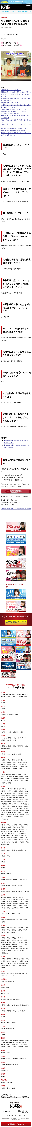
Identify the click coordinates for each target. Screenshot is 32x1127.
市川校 (3, 774)
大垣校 (8, 885)
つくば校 (4, 738)
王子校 (9, 812)
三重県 (3, 911)
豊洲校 (19, 812)
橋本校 (9, 829)
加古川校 (14, 961)
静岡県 (3, 889)
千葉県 (3, 772)
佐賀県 (3, 1050)
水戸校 (9, 738)
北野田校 (25, 948)
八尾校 (9, 942)
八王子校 (4, 793)
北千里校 (16, 951)
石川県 (3, 860)
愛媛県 (3, 1026)
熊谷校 (3, 760)
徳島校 (3, 1016)
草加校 (3, 764)
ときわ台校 (25, 812)
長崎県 (3, 1056)
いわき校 (9, 732)
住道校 (25, 940)
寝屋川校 (14, 940)
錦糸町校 (27, 793)
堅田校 (3, 922)
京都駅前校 (10, 928)
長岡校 (13, 850)
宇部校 (14, 1011)
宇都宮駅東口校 (6, 748)
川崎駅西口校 (5, 844)
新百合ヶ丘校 (17, 837)
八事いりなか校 (6, 899)
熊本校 (3, 1064)
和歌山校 (4, 981)
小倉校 (11, 1040)
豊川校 (25, 905)
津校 (3, 914)
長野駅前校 (10, 879)
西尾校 (27, 903)
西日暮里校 (20, 808)
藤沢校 (20, 825)
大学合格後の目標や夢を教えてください (13, 130)
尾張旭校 (9, 905)
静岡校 (3, 891)
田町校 (26, 791)
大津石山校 (5, 919)
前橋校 (13, 754)
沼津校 (13, 891)
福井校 (3, 867)
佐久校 (25, 879)
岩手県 (3, 706)
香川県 (3, 1020)
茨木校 (14, 942)
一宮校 (15, 901)
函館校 (8, 696)
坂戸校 (8, 768)
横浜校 (8, 825)
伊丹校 (27, 959)
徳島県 (3, 1014)
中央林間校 (23, 835)
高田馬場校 (10, 791)
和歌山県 (4, 979)
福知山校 (12, 932)
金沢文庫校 (11, 833)
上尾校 (25, 762)
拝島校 (3, 806)
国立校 (27, 814)
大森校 (13, 806)
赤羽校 (26, 795)
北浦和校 (9, 764)
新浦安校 (9, 774)
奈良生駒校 (18, 973)
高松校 (3, 1022)
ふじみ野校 (21, 766)
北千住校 (22, 797)
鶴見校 (3, 835)
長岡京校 (14, 930)
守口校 (20, 944)
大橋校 (8, 1044)
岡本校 (3, 965)
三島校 (27, 891)
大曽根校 (25, 901)
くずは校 (12, 948)
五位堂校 (24, 973)
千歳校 (13, 696)
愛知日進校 (5, 901)
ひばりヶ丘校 (12, 808)
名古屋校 (4, 897)
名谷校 (3, 967)
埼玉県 (3, 757)
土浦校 (14, 738)
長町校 (16, 714)
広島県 (3, 1003)
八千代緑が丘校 (6, 781)
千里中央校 (20, 942)
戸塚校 (22, 831)
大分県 (3, 1068)
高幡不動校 (5, 808)
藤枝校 (18, 891)
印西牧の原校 (14, 781)
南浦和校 (20, 762)
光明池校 (10, 951)
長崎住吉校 (23, 1058)
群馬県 (3, 752)
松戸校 (16, 776)
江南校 (14, 905)
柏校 (14, 774)
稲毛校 (27, 778)
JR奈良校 (4, 975)
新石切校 (4, 951)
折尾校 (8, 1046)
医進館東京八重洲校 (18, 817)
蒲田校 (27, 810)
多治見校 (14, 885)
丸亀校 (8, 1022)
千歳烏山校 (26, 804)
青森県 (3, 700)
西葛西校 (21, 791)
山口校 (3, 1011)
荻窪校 (14, 793)
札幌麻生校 (25, 694)
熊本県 (3, 1062)
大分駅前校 (5, 1070)
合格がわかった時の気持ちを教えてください (15, 128)
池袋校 (19, 789)
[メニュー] (28, 7)
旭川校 (3, 696)
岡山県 (3, 997)
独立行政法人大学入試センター (11, 1097)
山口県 (3, 1008)
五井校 (21, 781)
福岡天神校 (5, 1040)
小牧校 (3, 903)
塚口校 (8, 965)
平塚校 (9, 827)
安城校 (22, 903)
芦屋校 (3, 961)
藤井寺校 (22, 951)
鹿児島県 (4, 1080)
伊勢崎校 (18, 754)
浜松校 (8, 891)
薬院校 (3, 1046)
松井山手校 (17, 928)
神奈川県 (4, 822)
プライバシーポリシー (19, 1115)
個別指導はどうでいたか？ (9, 103)
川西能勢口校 (25, 963)
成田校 (26, 776)
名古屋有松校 (15, 908)
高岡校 (8, 856)
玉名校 (16, 1064)
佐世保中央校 (10, 1058)
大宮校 (8, 760)
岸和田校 (4, 942)
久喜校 (14, 764)
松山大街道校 (10, 1028)
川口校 (13, 760)
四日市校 (8, 914)
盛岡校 (3, 708)
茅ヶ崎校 (27, 840)
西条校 (13, 1005)
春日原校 (23, 1042)
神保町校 (4, 801)
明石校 (22, 959)
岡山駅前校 (12, 999)
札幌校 (3, 694)
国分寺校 (16, 799)
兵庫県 (3, 957)
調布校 (11, 797)
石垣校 (13, 1088)
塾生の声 (3, 17)
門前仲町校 (13, 789)
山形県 (3, 724)
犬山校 (3, 908)
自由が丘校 (5, 797)
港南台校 (15, 829)
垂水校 (13, 965)
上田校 (15, 879)
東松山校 (9, 766)
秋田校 (3, 720)
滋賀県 (3, 917)
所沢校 (18, 760)
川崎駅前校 (21, 842)
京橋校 (3, 946)
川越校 (3, 762)
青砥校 (22, 810)
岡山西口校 (5, 999)
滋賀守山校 (12, 919)
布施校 (15, 946)
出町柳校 (20, 930)
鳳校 (26, 942)
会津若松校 (15, 732)
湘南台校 (23, 833)
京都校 (3, 928)
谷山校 (12, 1082)
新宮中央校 (19, 1044)
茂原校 (22, 778)
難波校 (25, 944)
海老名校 (24, 837)
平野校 (8, 938)
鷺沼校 (3, 842)
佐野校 (26, 746)
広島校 (3, 1005)
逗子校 (3, 837)
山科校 (3, 930)
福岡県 (3, 1038)
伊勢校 (13, 914)
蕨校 (27, 766)
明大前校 (10, 799)
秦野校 (8, 835)
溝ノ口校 (17, 831)
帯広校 (18, 696)
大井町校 (16, 797)
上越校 (8, 850)
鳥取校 (3, 987)
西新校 (3, 1042)
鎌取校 (26, 781)
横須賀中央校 (16, 827)
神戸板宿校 (20, 961)
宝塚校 (8, 961)
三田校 (26, 961)
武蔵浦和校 (14, 768)
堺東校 (19, 938)
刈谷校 (13, 899)
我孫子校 (4, 783)
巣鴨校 (13, 795)
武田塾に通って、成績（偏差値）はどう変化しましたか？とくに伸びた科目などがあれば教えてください (16, 94)
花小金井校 (5, 819)
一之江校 (4, 812)
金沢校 (3, 862)
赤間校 (25, 1044)
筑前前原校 (20, 1046)
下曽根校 (14, 1046)
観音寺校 (14, 1022)
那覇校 (3, 1088)
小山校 (9, 746)
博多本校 (16, 1040)
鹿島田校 (10, 840)
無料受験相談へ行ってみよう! (16, 1124)
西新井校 (4, 817)
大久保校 (18, 965)
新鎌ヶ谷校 (5, 776)
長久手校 (9, 903)
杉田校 (8, 842)
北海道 (3, 692)
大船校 (15, 840)
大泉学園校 (5, 804)
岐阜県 (3, 883)
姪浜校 (3, 1044)
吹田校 (8, 944)
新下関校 (9, 1011)
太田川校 (15, 897)
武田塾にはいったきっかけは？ (11, 90)
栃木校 (14, 746)
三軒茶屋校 (20, 793)
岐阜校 (3, 885)
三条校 (18, 850)
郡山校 (21, 732)
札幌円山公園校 (17, 694)
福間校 (26, 1046)
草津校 (25, 919)
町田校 (24, 789)
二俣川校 (17, 833)
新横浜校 (25, 825)
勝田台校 (11, 776)
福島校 (3, 732)
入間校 (19, 764)
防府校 (24, 1011)
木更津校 (10, 778)
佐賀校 (3, 1052)
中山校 (12, 831)
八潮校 (20, 768)
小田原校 (4, 827)
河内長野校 (14, 944)
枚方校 (24, 938)
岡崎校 (9, 897)
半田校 (20, 901)
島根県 (3, 991)
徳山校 (19, 1011)
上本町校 (20, 940)
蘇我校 (9, 783)
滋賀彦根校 (19, 919)
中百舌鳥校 (5, 953)
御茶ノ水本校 (5, 789)
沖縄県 (3, 1086)
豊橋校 (27, 899)
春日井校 (21, 897)
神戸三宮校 (10, 959)
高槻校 (3, 940)
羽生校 (3, 768)
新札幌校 (9, 694)
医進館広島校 (25, 1005)
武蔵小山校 (24, 801)
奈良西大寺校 (5, 973)
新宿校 (15, 791)
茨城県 (3, 736)
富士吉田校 (10, 873)
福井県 (3, 865)
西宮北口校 (17, 959)
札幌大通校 (24, 696)
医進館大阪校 (5, 948)
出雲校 (8, 993)
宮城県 (3, 712)
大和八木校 (11, 975)
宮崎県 (3, 1074)
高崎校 (3, 754)
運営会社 (9, 1115)
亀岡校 (3, 932)
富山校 (3, 856)
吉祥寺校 (4, 799)
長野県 (3, 877)
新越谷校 (23, 760)
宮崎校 (3, 1076)
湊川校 (19, 963)
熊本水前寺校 (10, 1064)
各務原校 (20, 885)
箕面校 (3, 944)
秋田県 (3, 718)
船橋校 (21, 776)
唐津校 (8, 1052)
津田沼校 (18, 774)
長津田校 (4, 840)
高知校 (3, 1034)
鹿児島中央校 (5, 1082)
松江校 (3, 993)
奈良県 (3, 971)
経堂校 (11, 814)
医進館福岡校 (10, 1042)
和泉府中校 (19, 948)
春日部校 (9, 762)
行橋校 (13, 1044)
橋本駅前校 (11, 981)
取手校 (24, 738)
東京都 (3, 787)
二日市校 (17, 1042)
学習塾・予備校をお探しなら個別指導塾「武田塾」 (20, 1118)
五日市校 (18, 1005)
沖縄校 (8, 1088)
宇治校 (25, 930)
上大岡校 (4, 833)
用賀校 (18, 806)
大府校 (3, 905)
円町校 (8, 930)
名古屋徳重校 (16, 903)
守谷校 (3, 740)
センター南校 (15, 835)
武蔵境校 (22, 814)
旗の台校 (9, 810)
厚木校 (3, 825)
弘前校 (3, 702)
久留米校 (22, 1040)
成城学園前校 (19, 795)
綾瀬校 (14, 812)
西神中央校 (13, 963)
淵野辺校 (21, 840)
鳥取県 (3, 985)
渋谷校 (26, 799)
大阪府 (3, 936)
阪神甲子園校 (5, 963)
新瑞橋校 (20, 905)
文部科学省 (25, 1097)
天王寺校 (14, 938)
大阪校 (3, 938)
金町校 (8, 795)
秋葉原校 (26, 808)
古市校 (20, 946)
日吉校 (27, 829)
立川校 (3, 791)
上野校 (9, 801)
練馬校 (3, 795)
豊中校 (8, 940)
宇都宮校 (4, 746)
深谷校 (24, 764)
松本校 (3, 879)
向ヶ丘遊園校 (5, 831)
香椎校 (27, 1040)
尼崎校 (24, 965)
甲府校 (3, 873)
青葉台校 (4, 829)
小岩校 (21, 799)
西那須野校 (20, 746)
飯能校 (3, 766)
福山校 (8, 1005)
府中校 (8, 806)
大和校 (22, 827)
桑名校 (18, 914)
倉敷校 (18, 999)
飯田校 (20, 879)
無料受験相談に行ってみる (16, 622)
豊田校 (11, 901)
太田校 (8, 754)
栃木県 (3, 744)
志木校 (14, 762)
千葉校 (24, 774)
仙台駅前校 (5, 714)
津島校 (8, 908)
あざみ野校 (14, 825)
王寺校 (12, 973)
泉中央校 (11, 714)
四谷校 (9, 793)
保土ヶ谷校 (14, 842)
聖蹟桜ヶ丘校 (16, 801)
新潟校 (3, 850)
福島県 (3, 730)
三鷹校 (3, 810)
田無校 (11, 804)
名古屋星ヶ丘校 (20, 899)
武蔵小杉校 (21, 829)
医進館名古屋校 (24, 908)
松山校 (3, 1028)
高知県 (3, 1032)
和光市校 (15, 766)
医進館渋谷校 (16, 810)
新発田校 (23, 850)
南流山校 (4, 778)
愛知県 (3, 895)
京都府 (3, 925)
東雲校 (9, 817)
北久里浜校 (10, 837)
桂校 (8, 932)
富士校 (23, 891)
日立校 (19, 738)
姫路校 (3, 959)
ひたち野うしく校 (11, 740)
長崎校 (3, 1058)
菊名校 (27, 842)
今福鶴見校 (10, 946)
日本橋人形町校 (25, 806)
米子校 (8, 987)
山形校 (3, 726)
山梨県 (3, 871)
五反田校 (16, 814)
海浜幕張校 (17, 778)
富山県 (3, 854)
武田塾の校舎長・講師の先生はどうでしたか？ (16, 109)
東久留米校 (5, 814)
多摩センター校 (18, 804)
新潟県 (3, 848)
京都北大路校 (24, 928)
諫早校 (16, 1058)
